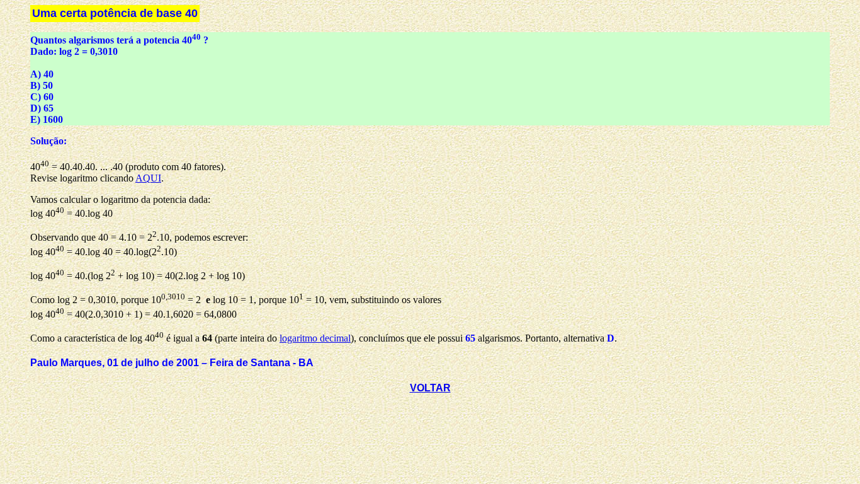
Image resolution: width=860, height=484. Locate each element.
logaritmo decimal (315, 338)
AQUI (148, 178)
